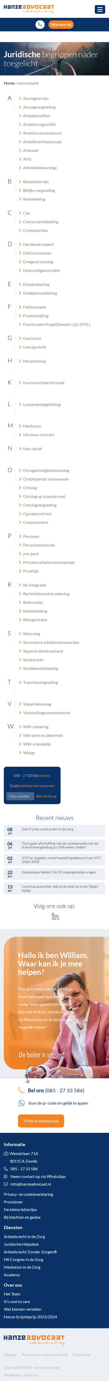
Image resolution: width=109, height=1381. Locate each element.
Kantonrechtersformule (43, 382)
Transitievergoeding (40, 682)
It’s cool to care (17, 1301)
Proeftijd (30, 570)
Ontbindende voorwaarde (45, 478)
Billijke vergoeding (38, 190)
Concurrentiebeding (40, 221)
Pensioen (30, 536)
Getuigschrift (34, 346)
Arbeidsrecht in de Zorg (24, 1236)
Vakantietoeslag (36, 703)
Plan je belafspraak (42, 1120)
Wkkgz (28, 752)
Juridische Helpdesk (21, 1244)
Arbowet (30, 150)
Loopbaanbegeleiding (41, 404)
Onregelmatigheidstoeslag (45, 470)
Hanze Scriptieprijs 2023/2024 (30, 1316)
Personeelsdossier (38, 544)
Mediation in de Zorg (22, 1267)
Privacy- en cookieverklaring (28, 1194)
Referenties (32, 602)
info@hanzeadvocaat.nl (30, 1183)
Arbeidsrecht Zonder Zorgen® (30, 1251)
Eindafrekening (35, 284)
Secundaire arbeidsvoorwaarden (50, 642)
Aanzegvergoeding (39, 106)
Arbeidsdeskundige (39, 167)
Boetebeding (33, 198)
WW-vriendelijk (36, 743)
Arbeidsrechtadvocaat (42, 141)
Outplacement (35, 522)
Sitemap (10, 1354)
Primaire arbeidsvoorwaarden (48, 562)
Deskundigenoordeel (41, 270)
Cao (26, 212)
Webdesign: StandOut (21, 1375)
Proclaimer (13, 1201)
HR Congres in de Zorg (23, 1259)
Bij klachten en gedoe (22, 1217)
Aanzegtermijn (35, 98)
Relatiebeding (34, 610)
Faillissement (34, 306)
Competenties (35, 230)
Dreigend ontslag (37, 261)
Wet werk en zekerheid (42, 735)
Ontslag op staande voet (44, 496)
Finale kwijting (35, 315)
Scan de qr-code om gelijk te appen (58, 1102)
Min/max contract (38, 434)
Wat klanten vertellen (22, 1309)
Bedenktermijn (35, 181)
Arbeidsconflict (36, 115)
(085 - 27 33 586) (56, 1090)
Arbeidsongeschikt (39, 124)
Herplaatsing (34, 360)
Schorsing (31, 633)
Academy (12, 1274)
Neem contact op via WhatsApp (38, 1176)
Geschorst (31, 338)
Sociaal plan (33, 659)
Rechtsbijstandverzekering (45, 593)
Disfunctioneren (36, 252)
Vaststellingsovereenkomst (46, 712)
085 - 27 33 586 (32, 775)
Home (9, 83)
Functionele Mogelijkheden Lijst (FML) (56, 324)
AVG (26, 158)
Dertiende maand (37, 244)
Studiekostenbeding (40, 668)
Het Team (12, 1293)
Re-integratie (34, 584)
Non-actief (32, 448)
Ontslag (29, 487)
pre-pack (30, 553)
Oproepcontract (36, 513)
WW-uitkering (35, 726)
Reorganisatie (34, 619)
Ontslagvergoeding (39, 504)
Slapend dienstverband (42, 650)
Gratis (32, 786)
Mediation (31, 425)
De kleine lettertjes (20, 1209)
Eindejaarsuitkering (39, 292)
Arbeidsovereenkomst (42, 132)
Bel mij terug (47, 796)
